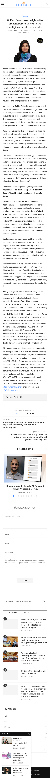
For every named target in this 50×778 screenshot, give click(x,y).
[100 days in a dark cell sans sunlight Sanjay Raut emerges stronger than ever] (10, 641)
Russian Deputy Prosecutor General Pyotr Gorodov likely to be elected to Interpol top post (33, 624)
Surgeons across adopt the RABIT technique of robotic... (20, 756)
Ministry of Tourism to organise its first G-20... (20, 741)
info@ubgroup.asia (10, 390)
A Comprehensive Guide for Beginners (20, 770)
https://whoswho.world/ (12, 387)
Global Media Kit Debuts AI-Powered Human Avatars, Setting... (25, 487)
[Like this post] (20, 413)
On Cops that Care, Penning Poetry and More (34, 672)
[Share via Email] (33, 413)
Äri (25, 716)
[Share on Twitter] (27, 413)
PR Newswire (34, 770)
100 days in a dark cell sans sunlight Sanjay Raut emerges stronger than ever (34, 640)
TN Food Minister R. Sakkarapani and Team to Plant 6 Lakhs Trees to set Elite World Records (33, 657)
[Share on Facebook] (24, 413)
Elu (25, 722)
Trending (25, 16)
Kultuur (25, 727)
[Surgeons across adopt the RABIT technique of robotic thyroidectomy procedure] (7, 755)
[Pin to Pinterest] (30, 413)
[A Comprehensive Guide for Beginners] (7, 770)
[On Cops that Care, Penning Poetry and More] (10, 675)
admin (14, 31)
